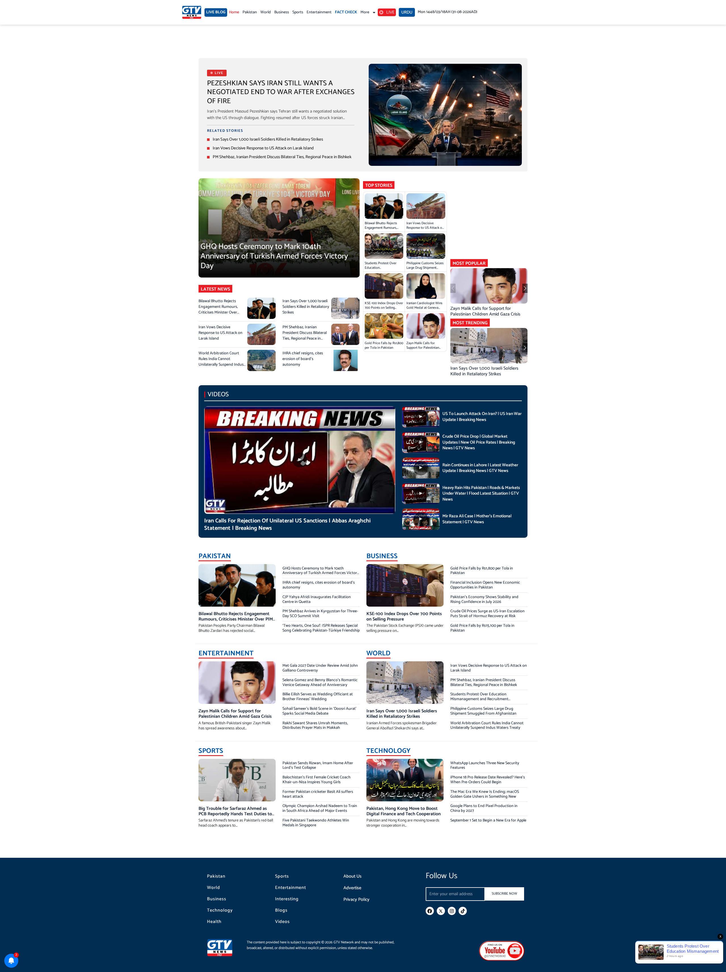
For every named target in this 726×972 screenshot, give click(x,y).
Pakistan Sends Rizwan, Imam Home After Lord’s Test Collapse (317, 765)
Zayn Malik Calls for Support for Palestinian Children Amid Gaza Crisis (425, 347)
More (364, 12)
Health (214, 922)
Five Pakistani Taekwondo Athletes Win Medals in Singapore (315, 823)
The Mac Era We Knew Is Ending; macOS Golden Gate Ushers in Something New (484, 794)
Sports (297, 12)
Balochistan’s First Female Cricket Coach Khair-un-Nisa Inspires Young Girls (316, 779)
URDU (406, 12)
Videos (282, 922)
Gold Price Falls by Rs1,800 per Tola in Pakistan (384, 345)
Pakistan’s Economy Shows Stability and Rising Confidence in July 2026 (484, 599)
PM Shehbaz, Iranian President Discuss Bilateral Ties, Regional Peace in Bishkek (282, 156)
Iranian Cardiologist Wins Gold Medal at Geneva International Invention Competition (424, 309)
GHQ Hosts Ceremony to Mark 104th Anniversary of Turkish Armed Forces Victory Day (274, 256)
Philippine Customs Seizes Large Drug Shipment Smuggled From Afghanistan (425, 270)
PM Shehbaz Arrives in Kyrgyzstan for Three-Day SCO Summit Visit (320, 613)
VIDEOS (218, 394)
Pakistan (249, 12)
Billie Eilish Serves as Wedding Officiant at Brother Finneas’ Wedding (317, 696)
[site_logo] (224, 947)
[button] (524, 288)
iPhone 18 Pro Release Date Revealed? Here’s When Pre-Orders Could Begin (487, 779)
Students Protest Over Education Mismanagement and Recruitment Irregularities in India (479, 699)
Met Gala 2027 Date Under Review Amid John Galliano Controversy (320, 668)
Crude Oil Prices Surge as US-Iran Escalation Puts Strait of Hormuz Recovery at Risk (487, 613)
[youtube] (502, 951)
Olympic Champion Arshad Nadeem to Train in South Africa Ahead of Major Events (319, 808)
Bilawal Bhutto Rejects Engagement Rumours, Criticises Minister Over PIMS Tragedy (218, 309)
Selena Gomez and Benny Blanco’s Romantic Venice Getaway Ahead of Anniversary (320, 682)
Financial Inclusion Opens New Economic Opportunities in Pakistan (485, 585)
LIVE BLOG (215, 12)
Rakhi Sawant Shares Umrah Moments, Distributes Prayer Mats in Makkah (315, 725)
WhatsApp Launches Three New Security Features (484, 765)
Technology (220, 910)
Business (281, 12)
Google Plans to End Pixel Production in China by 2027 (484, 808)
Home (234, 12)
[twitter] (441, 911)
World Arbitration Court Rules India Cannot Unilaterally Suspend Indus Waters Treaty (221, 362)
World (265, 12)
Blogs (281, 910)
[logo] (191, 12)
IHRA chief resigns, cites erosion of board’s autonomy (302, 359)
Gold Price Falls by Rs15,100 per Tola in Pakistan (482, 628)
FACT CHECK (346, 12)
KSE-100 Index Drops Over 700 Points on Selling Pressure (384, 307)
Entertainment (319, 12)
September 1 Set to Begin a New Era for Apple (488, 820)
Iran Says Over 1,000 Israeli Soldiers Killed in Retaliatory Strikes (268, 139)
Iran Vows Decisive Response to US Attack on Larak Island (263, 148)
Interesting (287, 899)
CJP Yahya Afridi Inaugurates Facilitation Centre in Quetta (316, 599)
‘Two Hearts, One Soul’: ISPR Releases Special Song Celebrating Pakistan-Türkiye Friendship (321, 628)
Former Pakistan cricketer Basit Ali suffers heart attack (317, 794)
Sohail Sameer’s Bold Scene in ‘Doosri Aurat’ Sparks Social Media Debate (319, 711)
